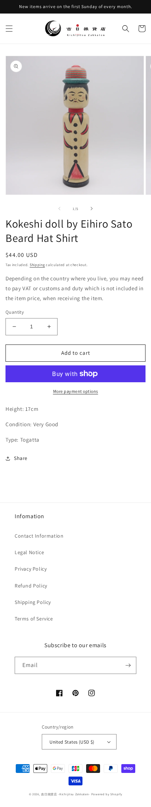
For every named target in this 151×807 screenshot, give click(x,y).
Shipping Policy (33, 602)
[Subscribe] (128, 665)
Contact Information (39, 536)
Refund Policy (31, 585)
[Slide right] (92, 208)
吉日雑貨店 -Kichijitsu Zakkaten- (65, 794)
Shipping (37, 264)
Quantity (14, 312)
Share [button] (20, 458)
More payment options (75, 391)
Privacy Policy (31, 568)
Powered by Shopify (106, 794)
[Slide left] (59, 208)
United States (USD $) (71, 742)
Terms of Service (34, 618)
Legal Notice (29, 552)
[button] (9, 29)
